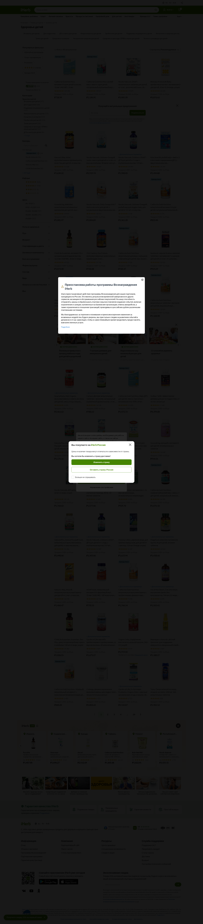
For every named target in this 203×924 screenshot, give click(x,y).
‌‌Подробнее (65, 327)
